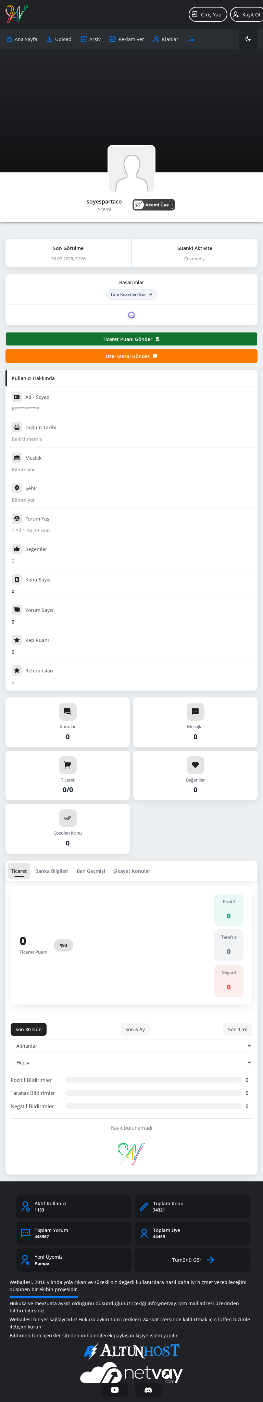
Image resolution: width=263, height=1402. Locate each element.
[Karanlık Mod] (248, 39)
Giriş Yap (211, 14)
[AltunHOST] (131, 1351)
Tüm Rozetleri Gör (128, 294)
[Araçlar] (190, 39)
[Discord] (148, 1390)
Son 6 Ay (135, 1029)
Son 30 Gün (28, 1029)
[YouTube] (114, 1390)
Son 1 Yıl (238, 1029)
